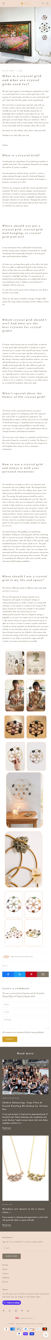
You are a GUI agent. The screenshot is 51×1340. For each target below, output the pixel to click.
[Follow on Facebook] (3, 1311)
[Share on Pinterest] (31, 974)
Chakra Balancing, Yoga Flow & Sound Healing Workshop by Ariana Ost (25, 1105)
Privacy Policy (7, 996)
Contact (5, 1274)
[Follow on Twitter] (10, 1311)
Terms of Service (23, 996)
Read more (6, 1128)
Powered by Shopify (34, 1323)
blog (20, 71)
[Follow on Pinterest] (22, 1311)
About (4, 1269)
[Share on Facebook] (8, 974)
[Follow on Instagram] (16, 1311)
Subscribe (11, 1256)
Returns (5, 1282)
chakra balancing (10, 1098)
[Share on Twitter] (20, 974)
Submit (10, 1039)
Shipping (5, 1278)
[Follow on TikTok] (28, 1311)
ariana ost (7, 1204)
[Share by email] (43, 974)
